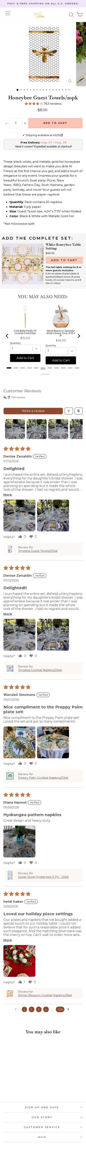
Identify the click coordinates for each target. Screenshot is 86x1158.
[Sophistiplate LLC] (39, 15)
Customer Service (42, 1127)
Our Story (42, 1117)
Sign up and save (42, 1107)
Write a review (33, 411)
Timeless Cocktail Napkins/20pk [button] (40, 670)
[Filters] (69, 411)
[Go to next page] (69, 1009)
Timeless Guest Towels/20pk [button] (38, 551)
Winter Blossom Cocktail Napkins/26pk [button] (45, 995)
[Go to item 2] (37, 429)
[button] (71, 14)
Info (42, 1137)
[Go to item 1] (15, 429)
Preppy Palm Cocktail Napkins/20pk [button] (43, 778)
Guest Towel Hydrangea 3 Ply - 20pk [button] (43, 877)
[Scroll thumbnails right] (78, 429)
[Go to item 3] (58, 429)
